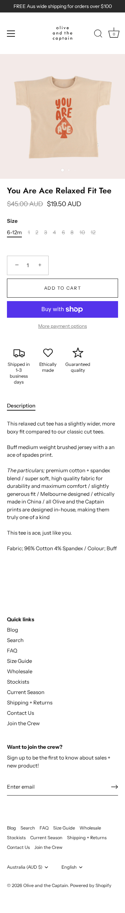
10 (82, 232)
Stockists (18, 681)
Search (15, 640)
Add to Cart (62, 288)
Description (21, 405)
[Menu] (11, 33)
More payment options (62, 326)
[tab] (24, 406)
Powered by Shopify (90, 885)
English (69, 867)
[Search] (98, 34)
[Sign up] (114, 786)
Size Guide (19, 661)
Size (12, 221)
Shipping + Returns (29, 702)
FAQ (12, 650)
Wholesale (19, 671)
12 (93, 232)
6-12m (14, 232)
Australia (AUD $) (24, 867)
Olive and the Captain (45, 885)
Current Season (25, 692)
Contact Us (20, 713)
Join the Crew (23, 723)
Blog (12, 629)
